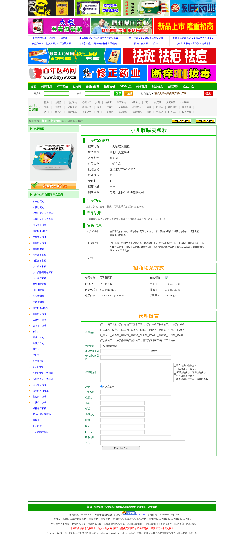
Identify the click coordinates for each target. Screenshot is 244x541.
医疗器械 (109, 86)
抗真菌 (157, 102)
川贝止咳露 (38, 290)
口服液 (159, 107)
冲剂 (149, 107)
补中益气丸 (38, 201)
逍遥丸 (36, 349)
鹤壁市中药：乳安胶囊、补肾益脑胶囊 (51, 43)
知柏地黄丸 (38, 207)
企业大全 (188, 86)
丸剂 (99, 112)
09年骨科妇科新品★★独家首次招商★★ (193, 38)
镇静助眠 (137, 112)
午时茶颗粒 (38, 302)
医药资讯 (173, 86)
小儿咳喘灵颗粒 (41, 432)
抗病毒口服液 (39, 225)
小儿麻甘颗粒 (39, 266)
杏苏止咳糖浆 (39, 284)
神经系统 (184, 102)
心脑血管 (87, 102)
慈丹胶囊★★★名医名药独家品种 (146, 38)
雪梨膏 (36, 420)
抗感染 (58, 102)
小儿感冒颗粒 (39, 278)
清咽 (149, 112)
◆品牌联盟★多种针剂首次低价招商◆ (98, 38)
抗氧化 (159, 112)
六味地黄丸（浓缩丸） (44, 219)
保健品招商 (92, 86)
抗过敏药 (137, 107)
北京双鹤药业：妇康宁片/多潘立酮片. (51, 38)
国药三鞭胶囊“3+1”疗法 (146, 43)
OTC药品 (62, 86)
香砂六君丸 (38, 343)
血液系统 (135, 102)
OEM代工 (126, 86)
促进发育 (186, 112)
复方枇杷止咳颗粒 (42, 414)
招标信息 (141, 86)
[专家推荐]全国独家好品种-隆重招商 (98, 43)
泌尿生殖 (72, 107)
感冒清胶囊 (38, 248)
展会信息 (157, 86)
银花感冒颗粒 (39, 260)
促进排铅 (172, 112)
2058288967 (141, 514)
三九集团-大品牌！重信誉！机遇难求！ (193, 43)
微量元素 (87, 107)
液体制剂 (186, 107)
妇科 (97, 102)
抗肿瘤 (58, 107)
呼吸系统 (121, 102)
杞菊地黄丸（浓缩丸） (44, 213)
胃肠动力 (87, 112)
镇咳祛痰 (123, 112)
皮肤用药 (172, 107)
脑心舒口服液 (39, 243)
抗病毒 (108, 102)
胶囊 (99, 107)
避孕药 (58, 112)
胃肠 (46, 102)
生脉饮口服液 (39, 237)
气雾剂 (110, 107)
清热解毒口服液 (41, 231)
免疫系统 (170, 102)
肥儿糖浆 (37, 426)
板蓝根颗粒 (38, 296)
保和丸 (36, 355)
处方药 (77, 86)
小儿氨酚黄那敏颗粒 (43, 272)
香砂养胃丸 (38, 337)
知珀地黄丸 (38, 367)
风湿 (147, 102)
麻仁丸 (36, 331)
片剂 (46, 112)
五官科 (110, 112)
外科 (46, 107)
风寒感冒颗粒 (39, 254)
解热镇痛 (72, 112)
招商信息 (46, 86)
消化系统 (72, 102)
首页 (33, 86)
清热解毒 (123, 107)
